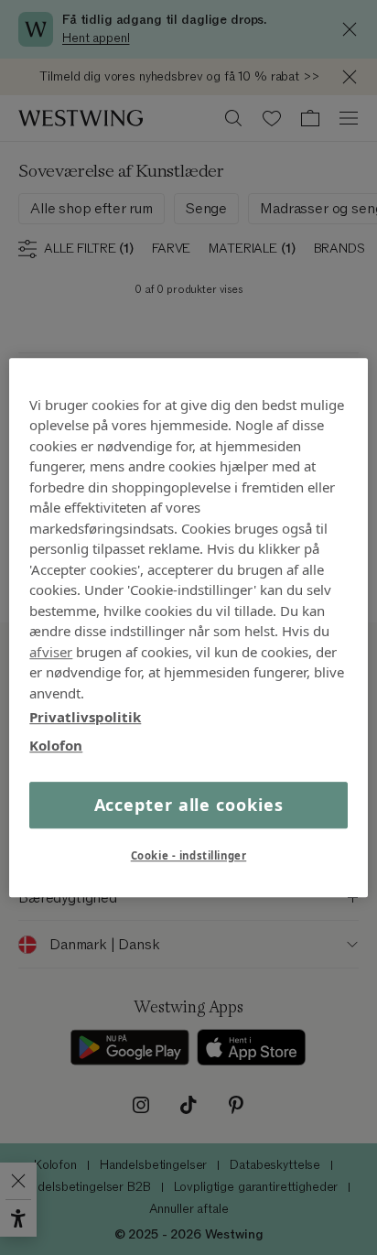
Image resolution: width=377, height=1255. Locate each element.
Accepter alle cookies (189, 805)
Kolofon (55, 745)
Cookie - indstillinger (189, 855)
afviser (50, 652)
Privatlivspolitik (85, 717)
